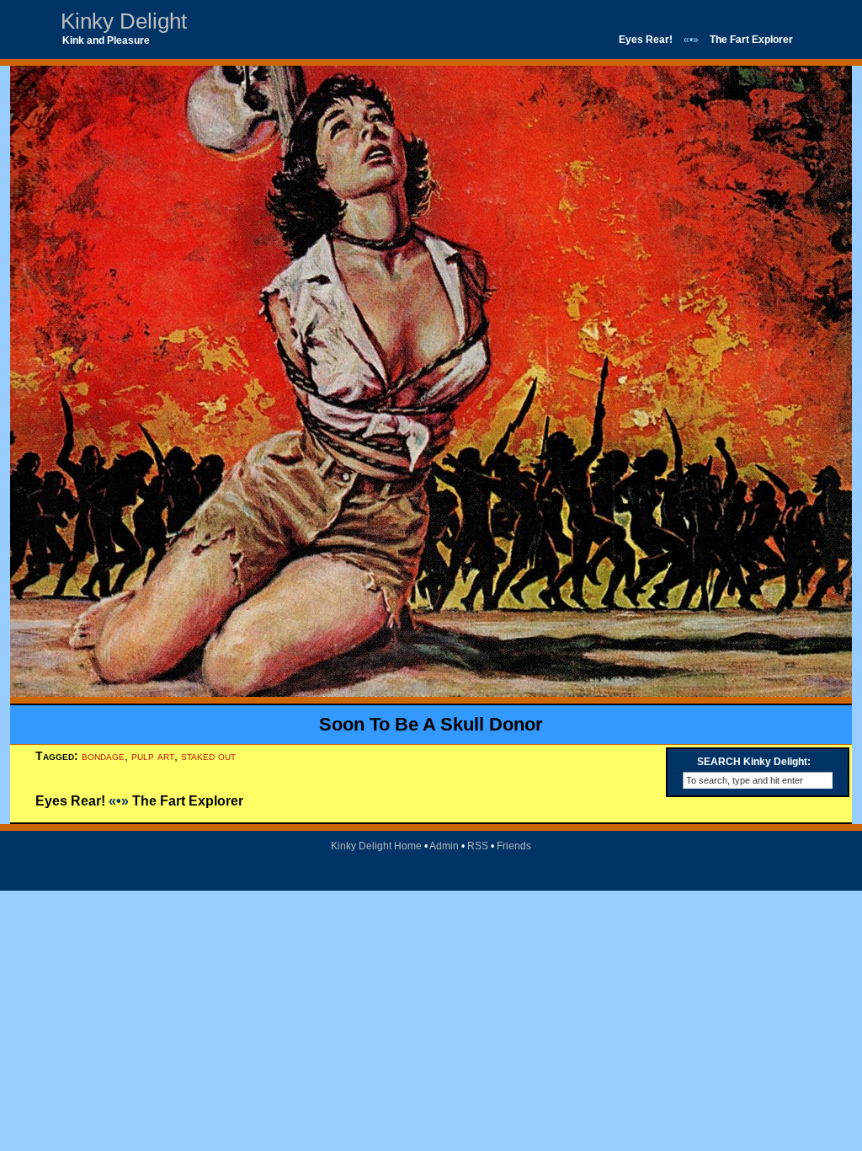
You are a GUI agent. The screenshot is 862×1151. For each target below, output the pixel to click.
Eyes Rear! (646, 40)
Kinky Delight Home (376, 846)
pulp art (152, 756)
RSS (477, 846)
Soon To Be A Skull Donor (431, 724)
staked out (208, 756)
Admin (444, 846)
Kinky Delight (124, 21)
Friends (514, 846)
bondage (103, 756)
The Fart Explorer (751, 40)
